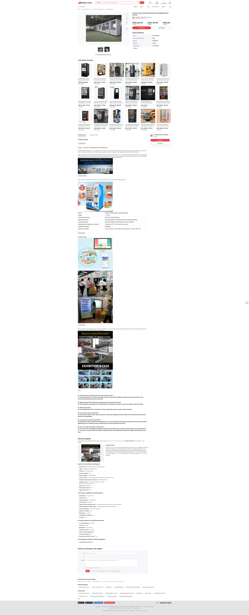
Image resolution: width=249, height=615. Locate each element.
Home (79, 9)
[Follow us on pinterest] (168, 602)
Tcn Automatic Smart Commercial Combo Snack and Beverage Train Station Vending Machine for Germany (147, 125)
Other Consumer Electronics (97, 587)
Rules (170, 6)
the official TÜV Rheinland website (115, 441)
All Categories (82, 6)
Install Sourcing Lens (110, 602)
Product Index (146, 606)
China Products (104, 606)
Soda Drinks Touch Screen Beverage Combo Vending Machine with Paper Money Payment (132, 79)
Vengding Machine (91, 495)
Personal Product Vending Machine (133, 587)
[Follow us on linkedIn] (170, 602)
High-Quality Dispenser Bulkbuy (125, 596)
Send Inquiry (142, 27)
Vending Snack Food (83, 596)
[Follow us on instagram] (165, 602)
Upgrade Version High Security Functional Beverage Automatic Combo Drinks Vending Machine (131, 102)
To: (84, 556)
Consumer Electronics (86, 9)
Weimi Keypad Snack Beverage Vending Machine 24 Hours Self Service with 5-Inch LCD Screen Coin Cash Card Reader (85, 102)
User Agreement (131, 610)
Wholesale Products (124, 606)
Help (148, 6)
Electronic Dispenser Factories (111, 593)
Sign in (170, 3)
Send (88, 571)
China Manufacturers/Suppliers (114, 606)
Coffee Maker (108, 587)
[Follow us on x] (163, 602)
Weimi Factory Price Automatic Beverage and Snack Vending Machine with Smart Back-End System (100, 79)
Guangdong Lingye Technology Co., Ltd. (143, 17)
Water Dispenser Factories (84, 593)
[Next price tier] (171, 23)
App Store (81, 602)
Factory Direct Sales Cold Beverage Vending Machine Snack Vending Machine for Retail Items (132, 125)
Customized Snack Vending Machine (97, 596)
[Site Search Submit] (142, 2)
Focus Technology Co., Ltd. (115, 610)
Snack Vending (148, 593)
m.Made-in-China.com (127, 608)
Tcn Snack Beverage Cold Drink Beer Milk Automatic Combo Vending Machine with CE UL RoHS (101, 102)
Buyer (141, 6)
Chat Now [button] (162, 27)
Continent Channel (139, 606)
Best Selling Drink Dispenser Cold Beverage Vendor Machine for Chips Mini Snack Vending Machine (116, 125)
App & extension (155, 6)
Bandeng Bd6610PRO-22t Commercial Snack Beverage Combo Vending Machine (146, 102)
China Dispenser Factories (97, 593)
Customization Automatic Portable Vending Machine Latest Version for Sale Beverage (101, 125)
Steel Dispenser (139, 593)
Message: (83, 560)
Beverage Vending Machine (148, 587)
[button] (138, 2)
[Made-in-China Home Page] (85, 2)
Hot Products (98, 606)
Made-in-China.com (119, 608)
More (79, 598)
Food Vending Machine (118, 587)
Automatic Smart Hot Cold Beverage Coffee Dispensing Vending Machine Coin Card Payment (83, 79)
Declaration (138, 610)
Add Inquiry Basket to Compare (104, 54)
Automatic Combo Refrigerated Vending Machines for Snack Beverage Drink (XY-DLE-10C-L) (84, 125)
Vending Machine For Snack (159, 593)
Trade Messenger (98, 602)
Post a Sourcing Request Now (114, 571)
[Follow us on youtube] (166, 602)
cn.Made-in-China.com (137, 608)
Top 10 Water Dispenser (112, 596)
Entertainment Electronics (84, 587)
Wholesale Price (132, 606)
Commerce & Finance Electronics (98, 9)
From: (84, 553)
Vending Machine (109, 9)
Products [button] (99, 2)
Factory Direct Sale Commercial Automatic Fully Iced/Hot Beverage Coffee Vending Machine (116, 79)
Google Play (89, 602)
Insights (151, 606)
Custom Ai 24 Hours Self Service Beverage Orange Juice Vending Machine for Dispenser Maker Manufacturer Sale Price (147, 79)
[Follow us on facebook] (161, 602)
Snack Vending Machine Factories (127, 593)
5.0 (156, 136)
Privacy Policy (144, 610)
